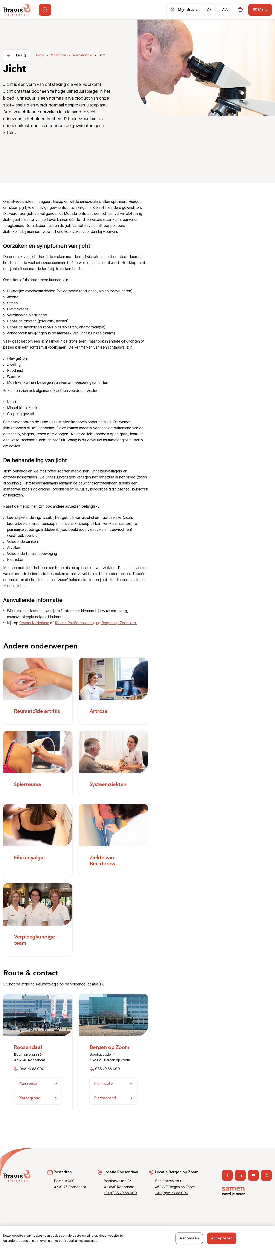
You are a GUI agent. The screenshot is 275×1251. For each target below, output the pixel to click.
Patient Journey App (197, 1231)
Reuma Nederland (34, 623)
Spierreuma (27, 784)
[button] (45, 10)
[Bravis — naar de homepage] (17, 10)
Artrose (98, 711)
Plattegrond (29, 1098)
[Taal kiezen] (240, 10)
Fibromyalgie (29, 858)
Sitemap (266, 1231)
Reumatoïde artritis (37, 711)
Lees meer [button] (91, 1241)
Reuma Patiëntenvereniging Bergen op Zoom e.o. (96, 623)
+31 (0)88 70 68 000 (120, 1193)
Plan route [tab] (27, 1084)
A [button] (223, 10)
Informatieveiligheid (243, 1231)
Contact (220, 1231)
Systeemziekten (108, 784)
